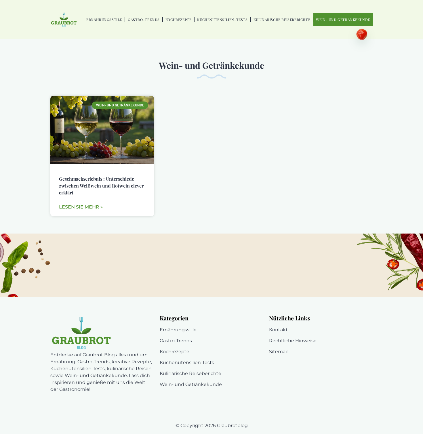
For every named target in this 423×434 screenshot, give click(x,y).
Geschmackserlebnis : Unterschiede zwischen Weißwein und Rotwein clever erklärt (101, 186)
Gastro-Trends (144, 19)
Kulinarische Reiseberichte (282, 19)
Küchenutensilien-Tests (222, 19)
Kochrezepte (178, 19)
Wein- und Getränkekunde (343, 19)
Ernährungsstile (104, 19)
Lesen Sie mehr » (81, 207)
